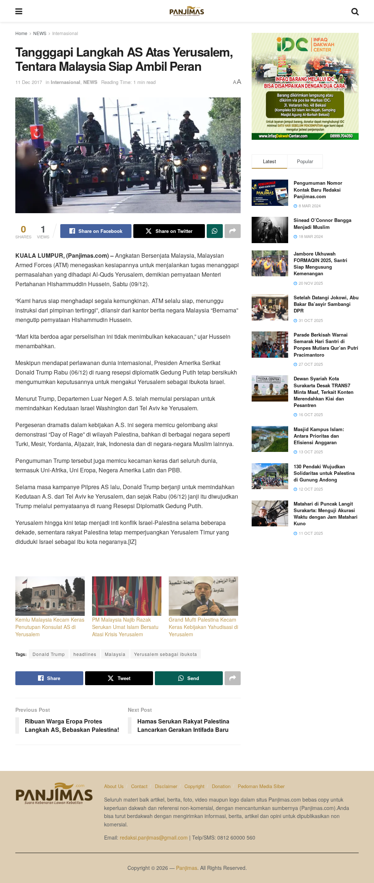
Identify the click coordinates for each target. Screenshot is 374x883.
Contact (139, 786)
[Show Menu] (18, 11)
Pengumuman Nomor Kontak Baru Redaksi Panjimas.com (318, 189)
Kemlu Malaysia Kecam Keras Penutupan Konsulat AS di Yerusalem (49, 627)
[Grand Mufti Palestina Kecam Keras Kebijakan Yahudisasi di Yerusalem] (203, 596)
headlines (84, 654)
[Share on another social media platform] (233, 231)
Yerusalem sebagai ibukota (165, 654)
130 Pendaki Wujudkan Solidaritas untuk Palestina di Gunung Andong (324, 473)
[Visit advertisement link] (305, 86)
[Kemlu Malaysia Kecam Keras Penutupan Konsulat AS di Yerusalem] (50, 596)
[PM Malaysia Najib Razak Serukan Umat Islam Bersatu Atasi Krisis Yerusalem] (126, 596)
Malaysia (115, 654)
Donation (221, 786)
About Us (114, 786)
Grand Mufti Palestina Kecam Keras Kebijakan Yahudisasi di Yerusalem (203, 627)
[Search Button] (355, 11)
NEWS (39, 33)
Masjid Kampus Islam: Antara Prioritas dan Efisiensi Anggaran (319, 436)
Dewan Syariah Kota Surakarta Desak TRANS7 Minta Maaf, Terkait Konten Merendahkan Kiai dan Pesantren (324, 391)
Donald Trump (49, 654)
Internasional (65, 33)
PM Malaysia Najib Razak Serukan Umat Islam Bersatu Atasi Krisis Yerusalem (125, 627)
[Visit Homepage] (186, 11)
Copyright (194, 786)
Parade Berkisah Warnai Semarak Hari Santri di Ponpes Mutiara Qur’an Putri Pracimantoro (326, 344)
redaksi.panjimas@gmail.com (154, 837)
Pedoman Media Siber (261, 786)
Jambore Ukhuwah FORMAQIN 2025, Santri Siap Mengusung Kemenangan (320, 263)
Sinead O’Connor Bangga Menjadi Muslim (322, 223)
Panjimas (186, 867)
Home (21, 33)
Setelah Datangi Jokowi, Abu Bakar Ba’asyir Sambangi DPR (326, 304)
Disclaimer (166, 786)
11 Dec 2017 (28, 81)
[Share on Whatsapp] (215, 231)
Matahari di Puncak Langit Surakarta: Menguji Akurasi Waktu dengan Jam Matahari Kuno (326, 513)
